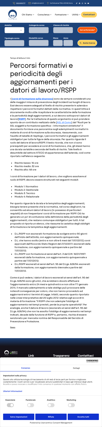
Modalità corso (36, 38)
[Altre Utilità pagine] (79, 14)
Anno (65, 38)
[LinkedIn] (85, 3)
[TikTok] (76, 3)
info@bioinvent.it (38, 3)
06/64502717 (20, 3)
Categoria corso (36, 25)
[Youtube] (88, 3)
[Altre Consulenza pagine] (50, 14)
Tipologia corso (11, 38)
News (12, 327)
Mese (55, 38)
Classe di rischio (61, 25)
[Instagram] (82, 3)
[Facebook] (79, 3)
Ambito (8, 25)
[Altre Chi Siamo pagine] (33, 14)
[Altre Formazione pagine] (68, 14)
